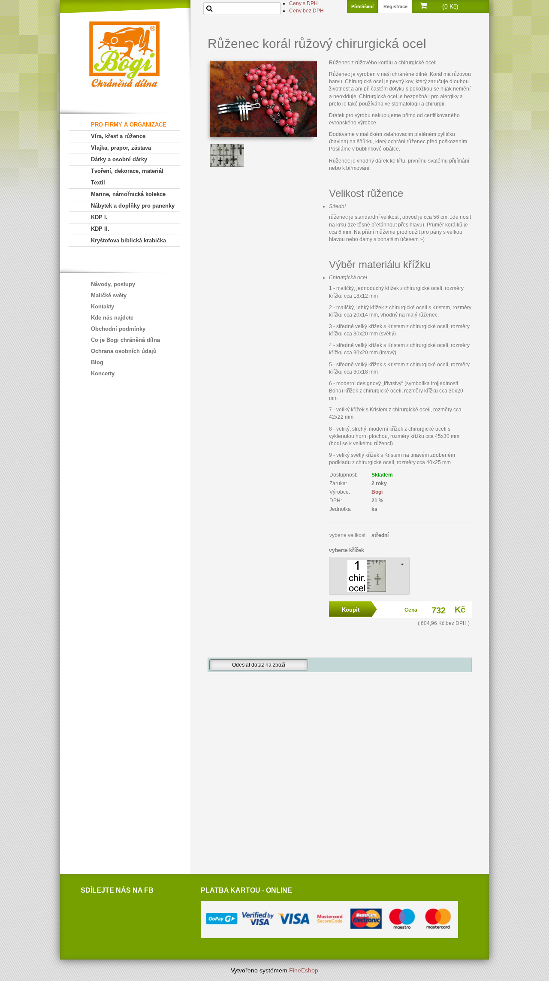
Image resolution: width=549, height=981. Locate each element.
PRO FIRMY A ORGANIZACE (128, 124)
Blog (97, 362)
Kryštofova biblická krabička (128, 240)
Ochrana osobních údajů (124, 351)
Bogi (377, 492)
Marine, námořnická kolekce (128, 194)
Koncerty (103, 373)
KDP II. (100, 229)
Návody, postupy (113, 284)
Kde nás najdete (112, 317)
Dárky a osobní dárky (119, 159)
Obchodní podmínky (118, 329)
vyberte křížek (346, 550)
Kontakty (102, 306)
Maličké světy (109, 295)
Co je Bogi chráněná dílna (125, 340)
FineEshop (303, 970)
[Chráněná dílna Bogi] (124, 53)
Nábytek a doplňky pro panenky (133, 205)
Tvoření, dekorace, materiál (127, 171)
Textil (98, 182)
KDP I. (99, 217)
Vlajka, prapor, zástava (121, 148)
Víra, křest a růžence (118, 136)
